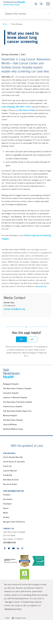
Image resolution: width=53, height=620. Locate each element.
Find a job (7, 466)
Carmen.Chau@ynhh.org (14, 309)
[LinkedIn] (18, 548)
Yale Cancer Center (26, 110)
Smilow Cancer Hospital (12, 406)
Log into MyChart (10, 471)
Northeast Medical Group (13, 429)
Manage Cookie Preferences (14, 522)
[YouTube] (13, 548)
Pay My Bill (7, 475)
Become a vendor (10, 484)
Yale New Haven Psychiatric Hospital (17, 402)
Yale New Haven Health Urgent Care (17, 411)
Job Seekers (7, 499)
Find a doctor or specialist (14, 461)
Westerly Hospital (10, 415)
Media (5, 513)
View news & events (11, 480)
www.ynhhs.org (40, 286)
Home (5, 24)
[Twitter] (9, 548)
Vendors (6, 517)
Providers (6, 495)
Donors (5, 508)
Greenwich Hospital (10, 393)
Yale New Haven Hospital (13, 420)
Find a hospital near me (13, 457)
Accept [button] (7, 618)
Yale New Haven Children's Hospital (17, 388)
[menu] (48, 3)
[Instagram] (22, 548)
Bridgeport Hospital (11, 384)
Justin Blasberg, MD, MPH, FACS (16, 106)
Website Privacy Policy (13, 609)
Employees (7, 504)
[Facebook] (4, 548)
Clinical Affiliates (10, 424)
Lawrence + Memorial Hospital (15, 397)
